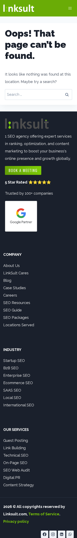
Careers (10, 295)
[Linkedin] (61, 534)
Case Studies (14, 288)
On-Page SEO (15, 463)
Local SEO (12, 397)
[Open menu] (70, 8)
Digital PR (11, 477)
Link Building (14, 448)
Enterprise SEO (16, 375)
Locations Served (18, 325)
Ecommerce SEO (18, 383)
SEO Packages (16, 317)
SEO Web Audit (16, 470)
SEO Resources (16, 303)
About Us (11, 265)
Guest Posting (15, 440)
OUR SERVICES (16, 429)
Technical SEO (15, 455)
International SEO (18, 405)
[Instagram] (53, 534)
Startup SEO (14, 360)
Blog (7, 280)
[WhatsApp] (70, 534)
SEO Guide (12, 310)
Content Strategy (18, 485)
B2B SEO (10, 368)
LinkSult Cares (16, 273)
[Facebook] (44, 534)
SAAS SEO (12, 390)
